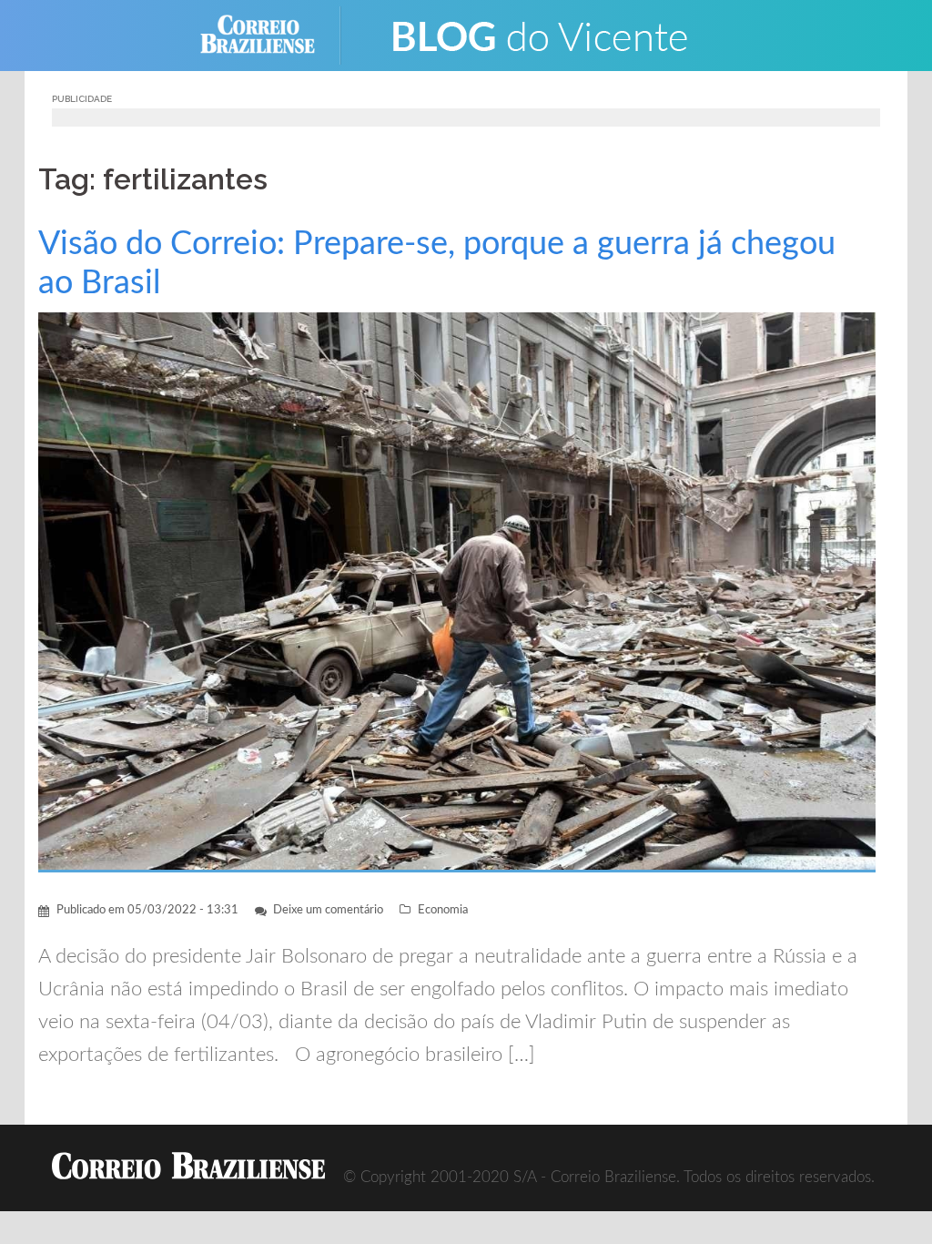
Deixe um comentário (328, 910)
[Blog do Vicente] (539, 34)
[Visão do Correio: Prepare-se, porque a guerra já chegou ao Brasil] (457, 591)
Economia (443, 910)
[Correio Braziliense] (271, 34)
